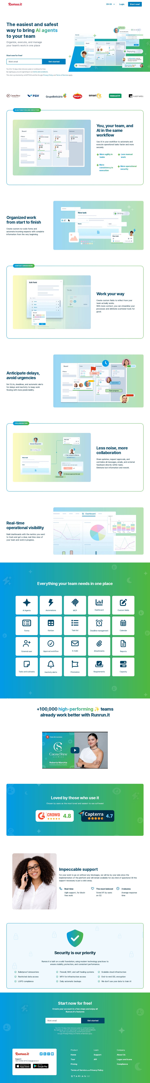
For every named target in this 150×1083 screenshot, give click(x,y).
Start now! (135, 4)
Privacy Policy (48, 75)
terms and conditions (40, 72)
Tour (73, 1059)
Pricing (74, 1064)
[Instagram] (48, 1054)
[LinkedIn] (45, 1054)
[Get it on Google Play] (41, 1067)
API (95, 1059)
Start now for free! (14, 55)
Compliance (122, 1064)
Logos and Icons (124, 1059)
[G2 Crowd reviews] (55, 816)
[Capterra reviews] (96, 816)
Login (121, 4)
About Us (121, 1055)
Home (73, 1055)
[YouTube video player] (75, 750)
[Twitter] (41, 1054)
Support (97, 1055)
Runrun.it (15, 4)
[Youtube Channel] (52, 1054)
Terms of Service (62, 75)
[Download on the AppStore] (23, 1067)
